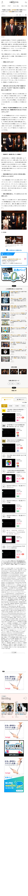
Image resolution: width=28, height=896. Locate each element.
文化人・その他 (24, 5)
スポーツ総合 (11, 383)
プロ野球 (17, 383)
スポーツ (3, 5)
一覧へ (24, 698)
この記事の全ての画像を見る (15, 250)
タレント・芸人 (16, 5)
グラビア (9, 5)
